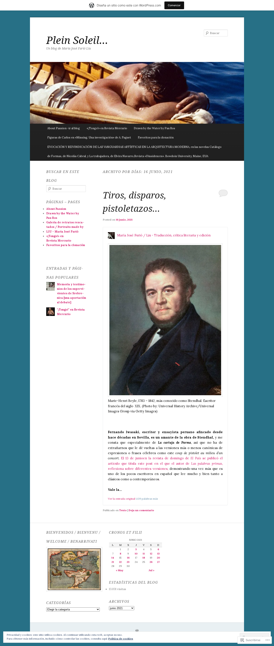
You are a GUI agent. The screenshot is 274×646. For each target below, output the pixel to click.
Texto (123, 510)
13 (158, 553)
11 (144, 553)
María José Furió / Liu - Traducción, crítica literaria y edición (164, 235)
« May (119, 570)
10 (136, 553)
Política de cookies (120, 638)
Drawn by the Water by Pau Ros (154, 128)
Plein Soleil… (77, 40)
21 (113, 561)
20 (158, 557)
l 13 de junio (133, 458)
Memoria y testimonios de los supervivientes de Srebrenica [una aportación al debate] (71, 293)
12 (151, 553)
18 (143, 557)
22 (120, 561)
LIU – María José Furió (62, 231)
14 (112, 557)
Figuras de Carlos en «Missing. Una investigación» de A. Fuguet (89, 137)
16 (128, 557)
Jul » (151, 570)
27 (158, 561)
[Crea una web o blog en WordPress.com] (137, 631)
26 (151, 561)
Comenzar (174, 5)
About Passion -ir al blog (63, 128)
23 (128, 561)
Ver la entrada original (121, 498)
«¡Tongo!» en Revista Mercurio (107, 128)
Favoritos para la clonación (156, 137)
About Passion (56, 209)
